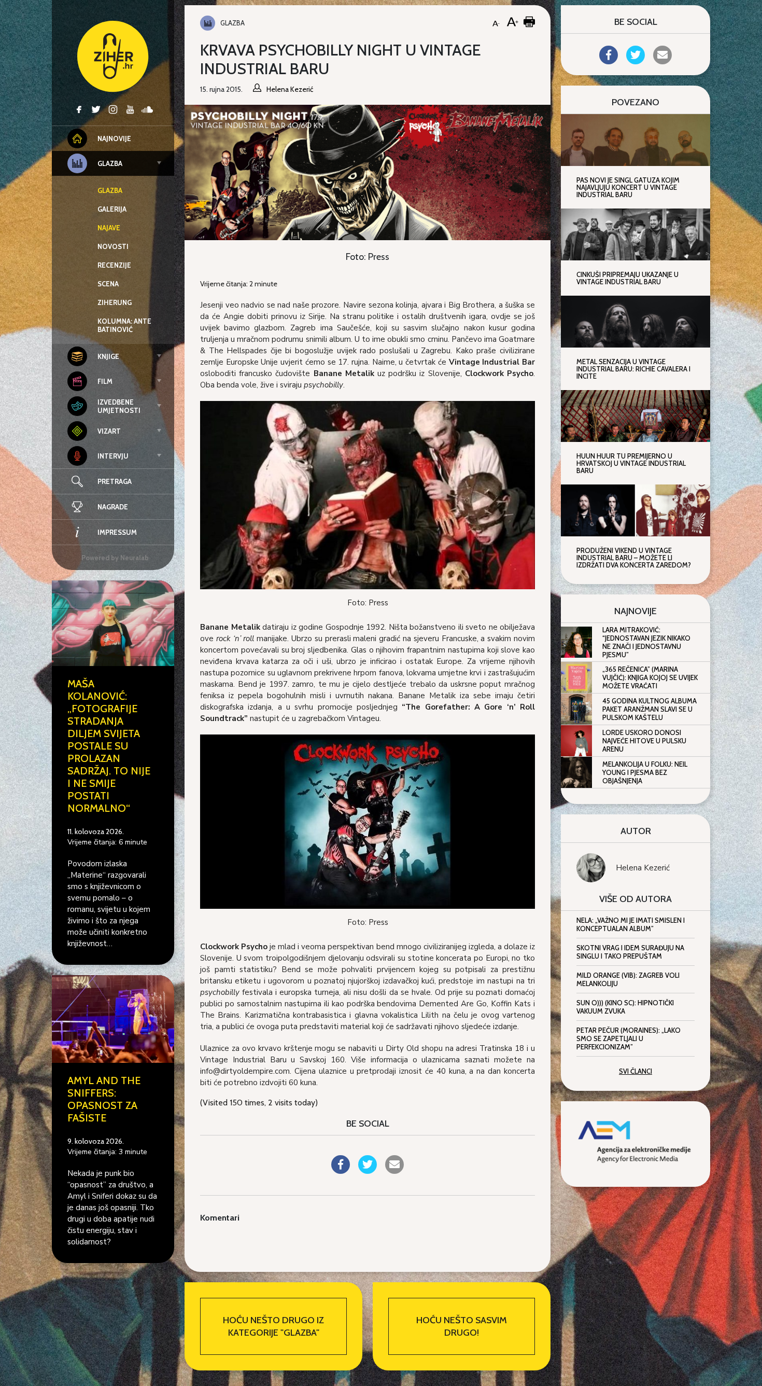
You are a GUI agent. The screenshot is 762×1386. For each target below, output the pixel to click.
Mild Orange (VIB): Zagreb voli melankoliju (628, 979)
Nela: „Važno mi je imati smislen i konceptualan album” (630, 924)
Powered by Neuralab (115, 557)
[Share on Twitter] (367, 1170)
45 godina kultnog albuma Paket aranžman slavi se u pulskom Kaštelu (649, 709)
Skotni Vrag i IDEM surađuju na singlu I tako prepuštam (630, 952)
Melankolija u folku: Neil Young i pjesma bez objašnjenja (644, 772)
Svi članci (635, 1071)
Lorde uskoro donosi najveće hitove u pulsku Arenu (644, 740)
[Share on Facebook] (340, 1170)
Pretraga (114, 481)
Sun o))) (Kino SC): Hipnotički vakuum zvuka (625, 1007)
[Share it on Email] (394, 1170)
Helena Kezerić (643, 868)
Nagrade (112, 507)
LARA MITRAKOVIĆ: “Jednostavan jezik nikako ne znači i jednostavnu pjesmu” (646, 642)
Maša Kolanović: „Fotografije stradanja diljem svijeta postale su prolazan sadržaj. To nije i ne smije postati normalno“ (108, 745)
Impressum (117, 532)
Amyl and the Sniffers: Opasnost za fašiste (103, 1099)
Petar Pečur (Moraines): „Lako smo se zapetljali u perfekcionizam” (628, 1038)
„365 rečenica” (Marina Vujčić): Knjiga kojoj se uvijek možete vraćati (650, 677)
